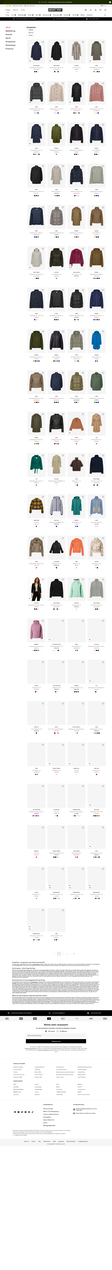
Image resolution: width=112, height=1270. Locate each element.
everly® (37, 1084)
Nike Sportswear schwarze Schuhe (65, 1072)
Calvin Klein (59, 1089)
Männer (15, 10)
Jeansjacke (34, 982)
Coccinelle (16, 1094)
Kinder (23, 10)
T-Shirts (15, 1072)
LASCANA (16, 1087)
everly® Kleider (82, 1077)
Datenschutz (46, 1141)
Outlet (9, 5)
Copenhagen (38, 1087)
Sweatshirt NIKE (17, 1077)
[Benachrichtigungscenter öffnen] (95, 9)
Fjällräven (37, 1094)
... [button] (70, 954)
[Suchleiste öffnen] (104, 15)
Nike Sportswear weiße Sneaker (64, 1074)
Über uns (26, 1141)
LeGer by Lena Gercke (84, 1094)
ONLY (14, 1084)
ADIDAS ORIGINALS (18, 1089)
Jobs (39, 1141)
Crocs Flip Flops (17, 1069)
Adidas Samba (81, 1074)
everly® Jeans (60, 1077)
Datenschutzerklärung (31, 1048)
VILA (57, 1084)
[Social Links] (15, 1112)
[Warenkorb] (105, 10)
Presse (33, 1141)
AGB (54, 1141)
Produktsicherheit (83, 1141)
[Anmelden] (91, 10)
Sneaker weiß (38, 1077)
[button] (54, 953)
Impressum (61, 1141)
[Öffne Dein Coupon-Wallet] (86, 10)
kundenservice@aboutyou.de (45, 1050)
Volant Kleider (60, 1067)
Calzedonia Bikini (82, 1069)
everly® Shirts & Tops (18, 1074)
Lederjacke (36, 964)
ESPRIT (80, 1092)
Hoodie (14, 983)
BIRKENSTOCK (17, 1092)
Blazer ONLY (38, 1072)
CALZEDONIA (38, 1089)
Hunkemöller (59, 1094)
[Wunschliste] (100, 10)
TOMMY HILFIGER (61, 1092)
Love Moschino (81, 1089)
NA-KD (58, 1087)
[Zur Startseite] (23, 1105)
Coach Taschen (39, 1074)
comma (37, 1092)
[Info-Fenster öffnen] (110, 2)
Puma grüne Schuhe (61, 1069)
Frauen (8, 10)
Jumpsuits (37, 1069)
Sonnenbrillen (81, 1072)
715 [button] (74, 954)
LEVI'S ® (80, 1087)
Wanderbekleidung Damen (85, 1067)
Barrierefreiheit (71, 1141)
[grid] (66, 493)
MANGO (80, 1084)
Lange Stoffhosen (39, 1067)
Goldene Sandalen (18, 1067)
